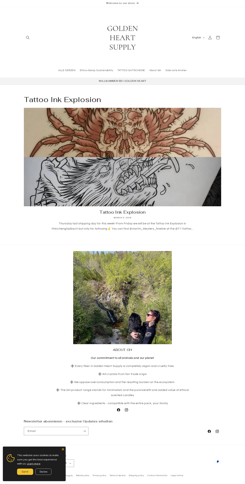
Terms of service (117, 475)
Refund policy (82, 475)
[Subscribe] (84, 431)
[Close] (63, 449)
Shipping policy (136, 475)
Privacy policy (99, 475)
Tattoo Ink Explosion (122, 212)
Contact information (157, 475)
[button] (28, 38)
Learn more (33, 463)
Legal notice (177, 475)
